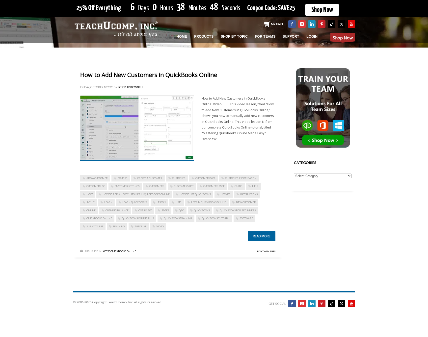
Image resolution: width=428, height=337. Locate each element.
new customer (246, 202)
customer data (205, 178)
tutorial (140, 226)
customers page (214, 185)
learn (108, 202)
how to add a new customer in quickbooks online (136, 194)
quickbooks (202, 210)
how (89, 194)
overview (145, 210)
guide (238, 185)
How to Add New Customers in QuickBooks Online (148, 75)
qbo (181, 210)
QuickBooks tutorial (216, 218)
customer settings (127, 185)
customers (156, 185)
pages (165, 210)
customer (179, 178)
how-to (225, 194)
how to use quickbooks (195, 194)
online (91, 210)
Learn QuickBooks (134, 202)
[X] (341, 24)
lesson (161, 202)
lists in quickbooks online (208, 202)
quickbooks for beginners (238, 210)
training (119, 226)
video (160, 226)
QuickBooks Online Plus (138, 218)
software (246, 218)
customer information (240, 178)
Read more (261, 236)
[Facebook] (292, 24)
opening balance (117, 210)
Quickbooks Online (123, 251)
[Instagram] (302, 24)
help (255, 185)
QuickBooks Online (99, 218)
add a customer (97, 178)
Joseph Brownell (130, 87)
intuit (90, 202)
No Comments (266, 251)
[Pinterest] (321, 24)
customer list (95, 185)
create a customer (149, 178)
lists (178, 202)
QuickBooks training (178, 218)
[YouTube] (351, 24)
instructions (249, 194)
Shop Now (322, 9)
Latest (105, 251)
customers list (183, 185)
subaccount (94, 226)
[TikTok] (331, 24)
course (122, 178)
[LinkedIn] (312, 24)
